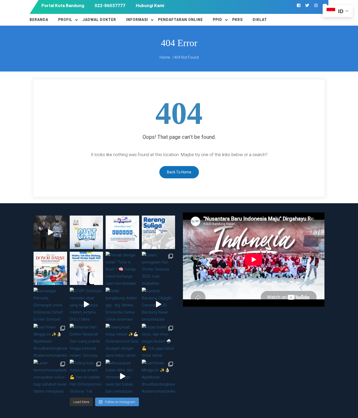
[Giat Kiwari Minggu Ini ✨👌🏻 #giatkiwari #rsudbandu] (86, 232)
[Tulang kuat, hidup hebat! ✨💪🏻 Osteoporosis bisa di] (122, 340)
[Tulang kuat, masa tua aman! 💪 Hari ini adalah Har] (86, 376)
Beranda (39, 20)
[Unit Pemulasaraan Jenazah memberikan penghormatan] (158, 232)
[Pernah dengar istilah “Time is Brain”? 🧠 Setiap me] (86, 268)
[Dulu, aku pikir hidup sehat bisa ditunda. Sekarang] (50, 232)
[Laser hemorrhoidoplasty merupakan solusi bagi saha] (50, 376)
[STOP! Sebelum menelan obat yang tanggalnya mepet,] (86, 304)
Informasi (137, 20)
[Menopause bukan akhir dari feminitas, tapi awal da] (122, 376)
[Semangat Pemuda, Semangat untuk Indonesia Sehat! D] (50, 304)
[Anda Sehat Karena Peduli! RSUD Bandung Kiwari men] (50, 268)
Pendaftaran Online (180, 20)
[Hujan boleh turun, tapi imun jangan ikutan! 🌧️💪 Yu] (158, 340)
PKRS (237, 20)
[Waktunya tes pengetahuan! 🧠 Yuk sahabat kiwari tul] (122, 232)
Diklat (260, 20)
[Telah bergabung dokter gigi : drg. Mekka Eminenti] (122, 304)
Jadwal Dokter (99, 20)
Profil (65, 20)
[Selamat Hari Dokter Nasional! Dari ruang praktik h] (86, 340)
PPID (217, 20)
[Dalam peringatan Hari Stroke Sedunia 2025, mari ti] (158, 268)
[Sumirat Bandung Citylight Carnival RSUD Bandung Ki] (158, 304)
